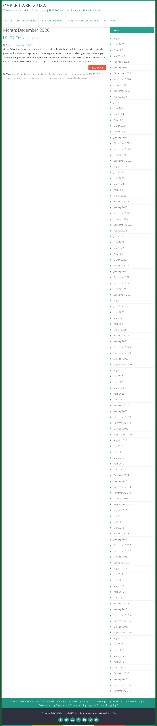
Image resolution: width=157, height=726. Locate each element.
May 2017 (119, 585)
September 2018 (123, 504)
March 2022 (120, 259)
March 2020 (120, 399)
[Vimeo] (90, 719)
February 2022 (121, 265)
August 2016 (120, 638)
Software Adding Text (136, 701)
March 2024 (120, 125)
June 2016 (119, 649)
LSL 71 (98, 74)
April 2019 (119, 463)
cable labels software (54, 74)
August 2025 (120, 38)
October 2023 (121, 154)
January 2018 (120, 539)
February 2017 (121, 603)
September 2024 (123, 90)
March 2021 (120, 329)
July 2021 (118, 306)
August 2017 (120, 568)
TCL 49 (49, 78)
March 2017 (120, 597)
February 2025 (121, 61)
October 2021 (121, 288)
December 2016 (122, 615)
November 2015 (122, 690)
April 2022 (119, 253)
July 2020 (118, 376)
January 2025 (120, 67)
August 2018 (120, 510)
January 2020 (120, 411)
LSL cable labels (33, 78)
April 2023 (119, 189)
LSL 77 (9, 78)
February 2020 (121, 405)
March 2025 (120, 55)
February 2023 (121, 201)
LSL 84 (22, 78)
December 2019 (122, 416)
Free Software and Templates (25, 701)
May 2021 (119, 317)
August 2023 (120, 166)
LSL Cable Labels (26, 20)
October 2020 (121, 358)
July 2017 (118, 574)
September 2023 (123, 160)
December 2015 (122, 684)
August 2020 (120, 370)
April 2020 (119, 393)
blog (29, 74)
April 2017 (119, 591)
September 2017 (123, 562)
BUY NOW (109, 20)
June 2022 (119, 242)
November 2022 (122, 213)
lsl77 (44, 78)
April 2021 (119, 323)
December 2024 (122, 73)
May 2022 (119, 248)
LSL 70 (92, 74)
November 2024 (122, 79)
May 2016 (119, 655)
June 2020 (119, 382)
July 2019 (118, 446)
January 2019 (120, 481)
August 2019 (120, 440)
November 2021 (122, 283)
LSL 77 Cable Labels (20, 38)
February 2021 (121, 335)
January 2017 (120, 609)
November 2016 (122, 620)
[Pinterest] (78, 719)
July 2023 (118, 172)
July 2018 (118, 516)
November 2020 (122, 352)
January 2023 (120, 207)
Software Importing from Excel (107, 701)
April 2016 (119, 661)
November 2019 (122, 422)
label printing (71, 74)
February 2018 (121, 533)
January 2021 (120, 341)
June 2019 (119, 451)
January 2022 (120, 271)
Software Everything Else (109, 705)
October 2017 (121, 556)
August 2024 (120, 96)
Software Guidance (52, 701)
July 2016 (118, 644)
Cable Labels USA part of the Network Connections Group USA (87, 713)
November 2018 (122, 492)
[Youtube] (72, 719)
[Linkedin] (84, 719)
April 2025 (119, 50)
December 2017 (122, 545)
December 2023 (122, 143)
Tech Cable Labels (52, 20)
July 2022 (118, 236)
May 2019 (119, 457)
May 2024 (119, 114)
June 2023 (119, 178)
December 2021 (122, 277)
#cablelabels (20, 74)
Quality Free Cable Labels (84, 20)
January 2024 (120, 137)
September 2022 (123, 224)
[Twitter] (66, 719)
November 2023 (122, 149)
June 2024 (119, 108)
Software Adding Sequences (53, 705)
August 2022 (120, 230)
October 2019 (121, 428)
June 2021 (119, 312)
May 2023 (119, 183)
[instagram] (96, 719)
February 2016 (121, 673)
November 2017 (122, 550)
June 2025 (119, 44)
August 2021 (120, 300)
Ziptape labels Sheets (77, 78)
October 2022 (121, 218)
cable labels (37, 74)
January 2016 (120, 679)
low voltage (83, 74)
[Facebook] (60, 719)
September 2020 (123, 364)
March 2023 (120, 195)
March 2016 (120, 667)
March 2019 (120, 469)
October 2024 (121, 84)
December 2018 (122, 486)
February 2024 (121, 131)
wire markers (59, 78)
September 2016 (123, 632)
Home (8, 20)
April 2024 (119, 119)
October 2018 (121, 498)
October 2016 (121, 626)
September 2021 (123, 294)
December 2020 (122, 347)
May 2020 (119, 387)
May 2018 (119, 527)
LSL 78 (15, 78)
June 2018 (119, 521)
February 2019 (121, 475)
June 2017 (119, 580)
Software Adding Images (82, 705)
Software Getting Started (77, 701)
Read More (97, 67)
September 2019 (123, 434)
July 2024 (118, 102)
